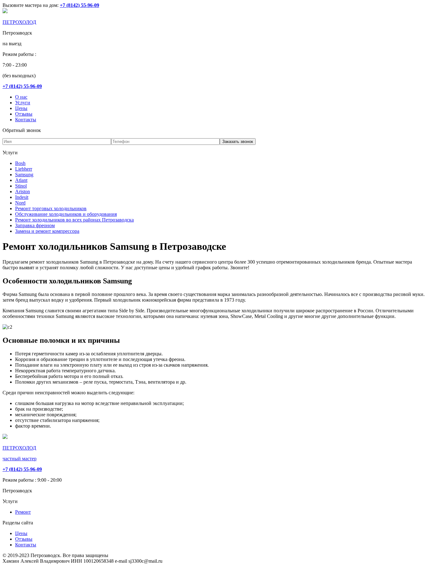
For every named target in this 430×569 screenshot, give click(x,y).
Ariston (22, 191)
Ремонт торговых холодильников (51, 208)
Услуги (22, 102)
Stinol (21, 186)
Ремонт (23, 512)
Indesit (21, 197)
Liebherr (23, 169)
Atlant (21, 180)
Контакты (25, 119)
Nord (20, 202)
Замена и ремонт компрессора (47, 231)
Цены (21, 108)
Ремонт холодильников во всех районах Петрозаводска (74, 219)
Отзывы (23, 114)
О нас (21, 97)
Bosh (20, 163)
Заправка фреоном (35, 225)
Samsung (24, 174)
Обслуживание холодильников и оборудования (66, 214)
